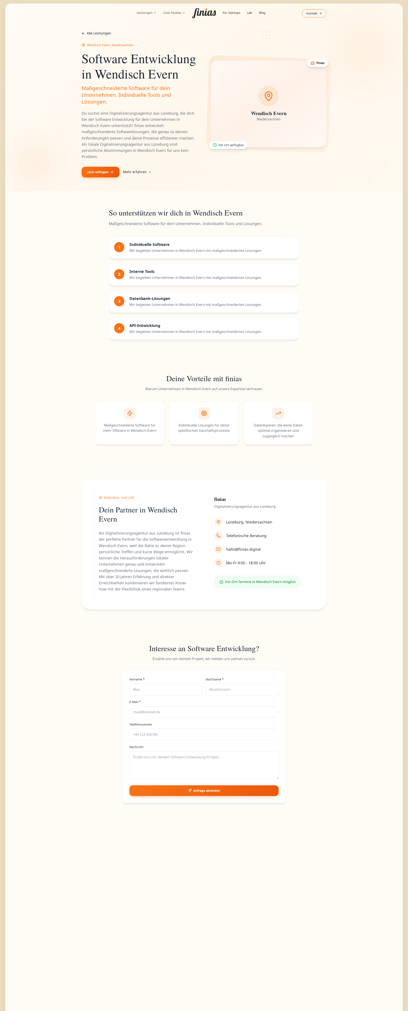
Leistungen (145, 13)
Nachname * (215, 679)
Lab (249, 13)
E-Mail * (135, 702)
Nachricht (136, 747)
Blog (262, 13)
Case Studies (172, 13)
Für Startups (231, 13)
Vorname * (137, 679)
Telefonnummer (140, 724)
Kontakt (311, 13)
